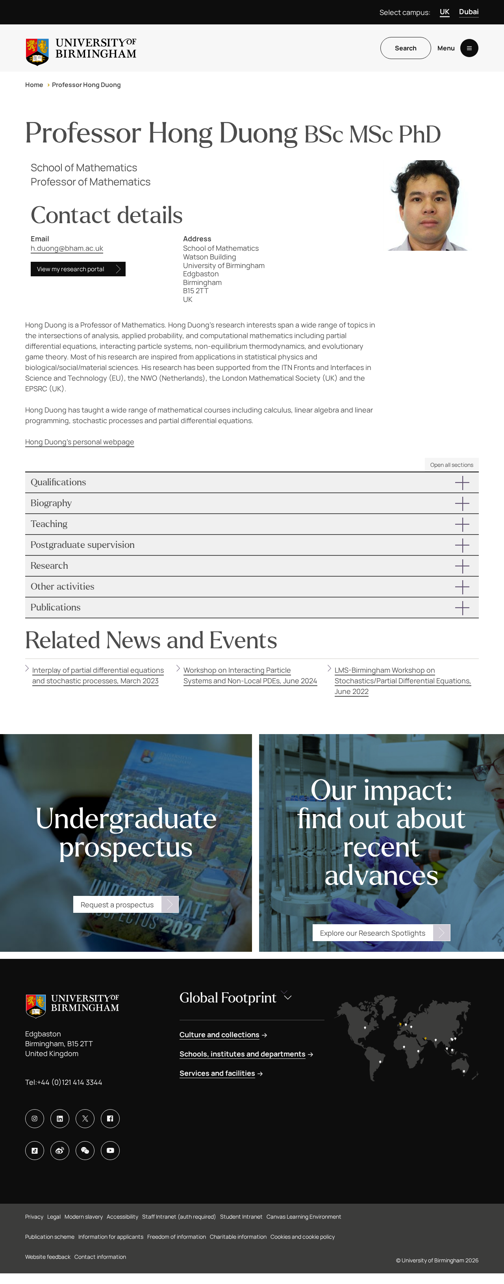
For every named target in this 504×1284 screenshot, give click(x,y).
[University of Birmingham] (81, 48)
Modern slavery (84, 1216)
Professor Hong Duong (86, 84)
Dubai (469, 11)
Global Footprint (228, 998)
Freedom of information (176, 1236)
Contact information (100, 1256)
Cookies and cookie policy (303, 1236)
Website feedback (47, 1256)
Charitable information (238, 1236)
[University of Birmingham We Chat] (85, 1150)
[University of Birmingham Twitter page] (85, 1118)
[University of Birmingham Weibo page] (59, 1150)
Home (34, 84)
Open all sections (451, 464)
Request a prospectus (117, 904)
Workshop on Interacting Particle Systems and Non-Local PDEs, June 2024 (250, 675)
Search (406, 48)
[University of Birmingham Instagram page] (34, 1118)
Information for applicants (110, 1236)
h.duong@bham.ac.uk (67, 248)
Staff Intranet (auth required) (179, 1216)
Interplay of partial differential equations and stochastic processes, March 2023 (98, 675)
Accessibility (122, 1216)
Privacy (34, 1216)
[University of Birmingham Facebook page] (110, 1118)
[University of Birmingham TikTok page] (34, 1150)
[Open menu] (469, 48)
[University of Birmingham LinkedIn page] (59, 1118)
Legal (54, 1216)
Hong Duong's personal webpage (79, 441)
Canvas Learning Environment (304, 1216)
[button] (252, 482)
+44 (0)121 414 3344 (69, 1082)
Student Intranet (241, 1216)
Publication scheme (49, 1236)
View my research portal (70, 269)
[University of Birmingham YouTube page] (110, 1150)
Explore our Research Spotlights (372, 933)
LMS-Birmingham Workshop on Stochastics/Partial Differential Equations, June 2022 (403, 680)
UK (445, 11)
